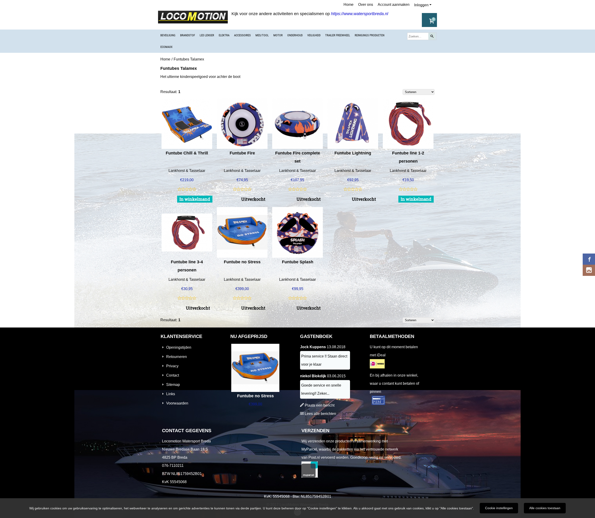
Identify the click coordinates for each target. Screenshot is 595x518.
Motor (278, 35)
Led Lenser (207, 35)
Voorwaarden (177, 403)
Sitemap (173, 385)
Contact (172, 375)
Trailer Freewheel (337, 35)
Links (170, 394)
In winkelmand (194, 199)
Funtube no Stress (255, 396)
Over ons (365, 5)
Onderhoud (295, 35)
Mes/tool (262, 35)
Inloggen (421, 5)
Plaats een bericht (319, 405)
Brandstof (187, 35)
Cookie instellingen (499, 508)
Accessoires (242, 35)
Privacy (172, 366)
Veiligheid (314, 35)
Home (349, 5)
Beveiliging (167, 35)
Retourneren (176, 357)
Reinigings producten (369, 35)
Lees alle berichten (320, 414)
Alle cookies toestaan (544, 508)
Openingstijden (178, 347)
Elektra (224, 35)
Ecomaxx (166, 47)
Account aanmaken (394, 5)
